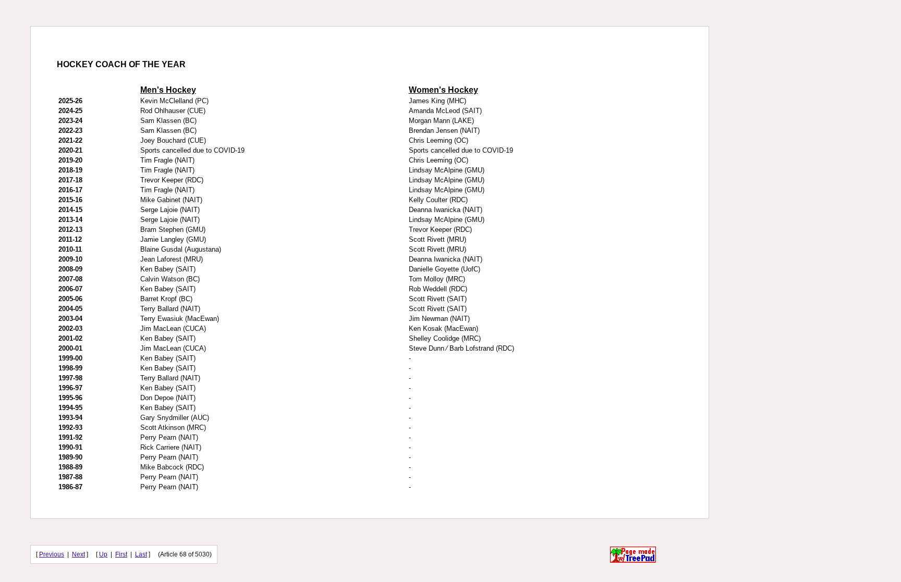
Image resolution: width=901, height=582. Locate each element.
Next (78, 554)
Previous (51, 554)
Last (141, 554)
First (121, 554)
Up (103, 554)
